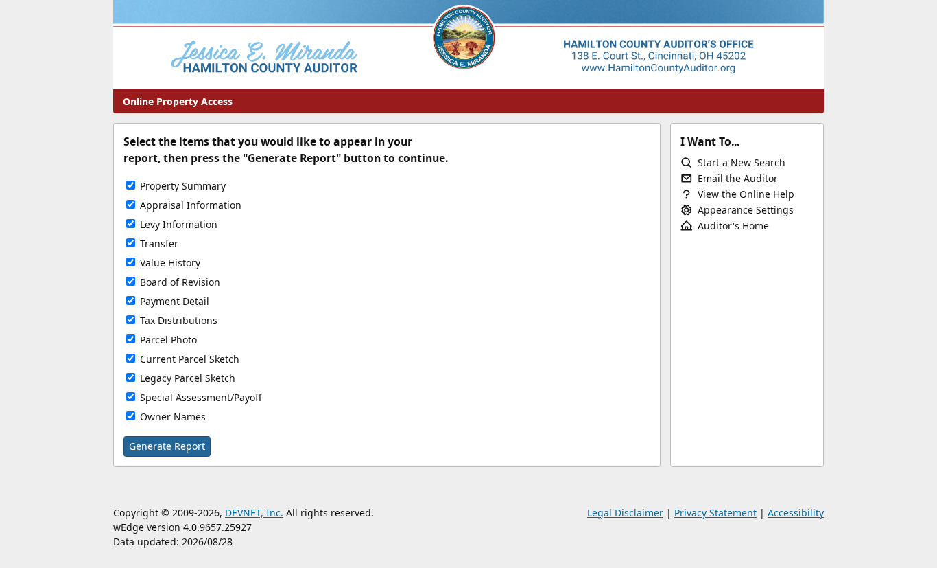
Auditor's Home (733, 225)
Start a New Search (741, 162)
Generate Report (167, 446)
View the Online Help (746, 194)
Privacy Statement (715, 512)
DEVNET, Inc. (254, 512)
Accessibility (796, 512)
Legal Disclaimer (625, 512)
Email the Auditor (738, 178)
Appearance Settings (746, 209)
